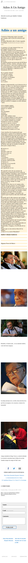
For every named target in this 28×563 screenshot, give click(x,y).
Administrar (23, 556)
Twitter (14, 468)
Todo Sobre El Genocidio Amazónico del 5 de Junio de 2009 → (20, 540)
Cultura (21, 10)
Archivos (14, 556)
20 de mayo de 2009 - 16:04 (11, 10)
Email (19, 468)
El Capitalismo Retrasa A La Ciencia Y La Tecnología (14, 480)
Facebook (8, 468)
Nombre (5, 504)
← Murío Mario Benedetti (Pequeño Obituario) (7, 539)
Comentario (5, 516)
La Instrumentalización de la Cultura (14, 477)
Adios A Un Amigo (14, 7)
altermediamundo (10, 1)
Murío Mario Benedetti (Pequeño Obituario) (14, 475)
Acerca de (5, 556)
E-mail (8, 510)
